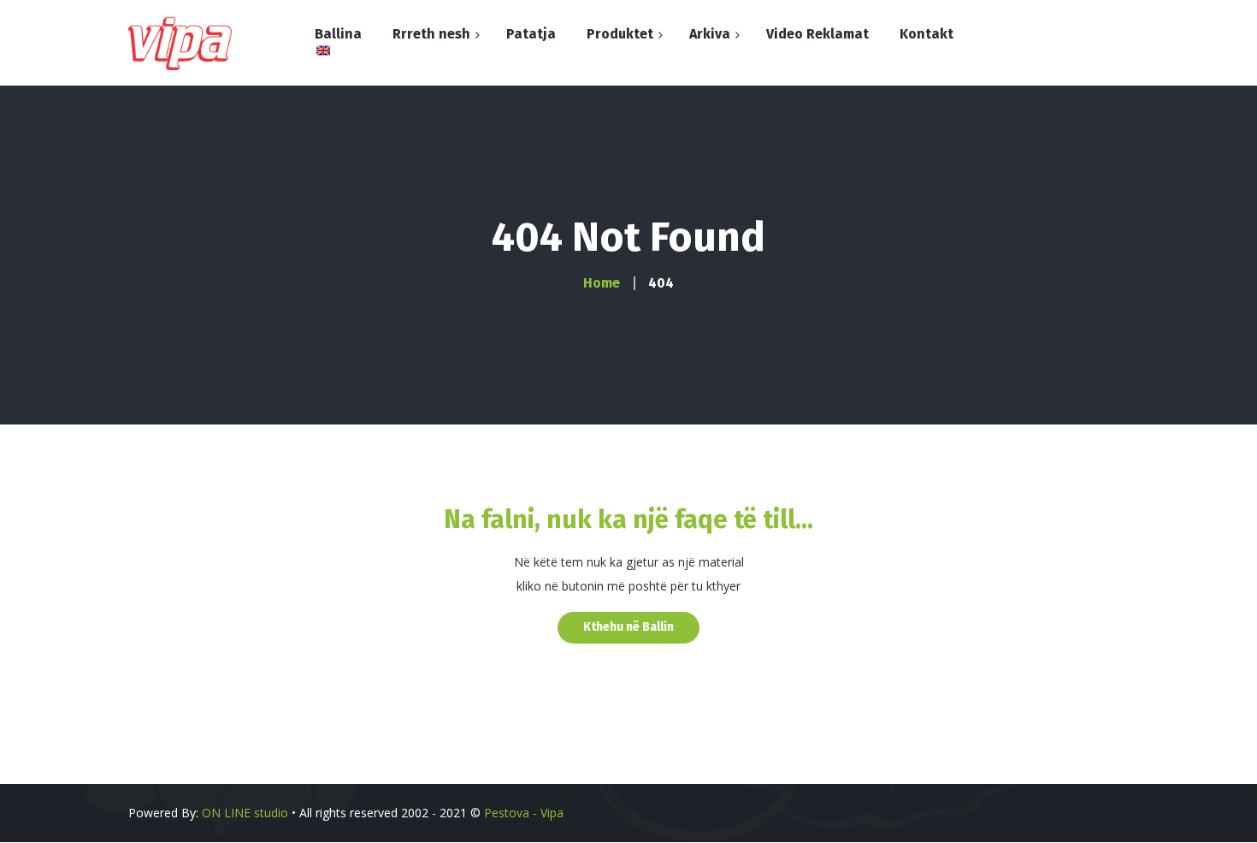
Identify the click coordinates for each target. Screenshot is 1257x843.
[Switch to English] (315, 51)
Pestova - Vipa (524, 812)
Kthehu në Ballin (628, 627)
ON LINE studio (245, 812)
